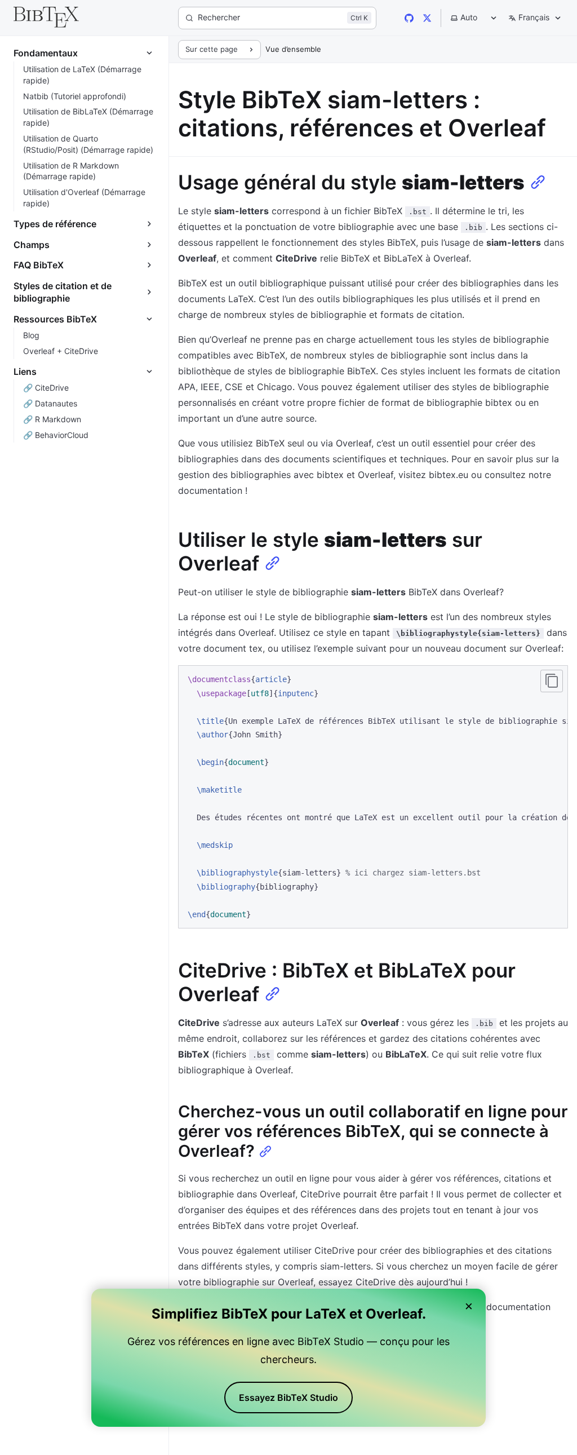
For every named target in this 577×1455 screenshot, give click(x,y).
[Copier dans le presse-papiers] (551, 681)
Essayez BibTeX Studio (288, 1397)
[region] (373, 796)
